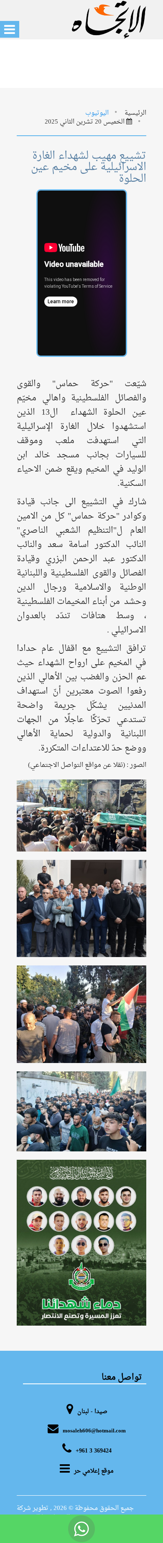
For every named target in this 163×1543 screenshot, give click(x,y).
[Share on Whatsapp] (81, 1529)
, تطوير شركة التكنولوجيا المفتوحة (43, 1512)
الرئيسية (135, 113)
